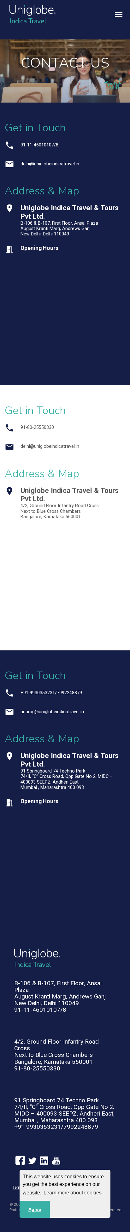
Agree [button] (34, 1209)
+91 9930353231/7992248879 (51, 693)
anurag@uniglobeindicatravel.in (52, 711)
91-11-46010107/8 (39, 145)
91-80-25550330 (37, 427)
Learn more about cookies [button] (73, 1192)
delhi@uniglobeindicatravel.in (50, 164)
